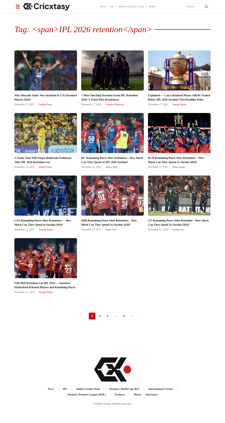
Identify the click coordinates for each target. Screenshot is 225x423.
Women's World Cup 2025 (124, 389)
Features (120, 394)
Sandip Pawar (45, 104)
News (103, 6)
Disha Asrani (178, 167)
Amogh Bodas (179, 104)
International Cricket (160, 389)
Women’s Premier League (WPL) (87, 394)
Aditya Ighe (111, 167)
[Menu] (17, 6)
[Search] (206, 7)
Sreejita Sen (178, 229)
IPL (112, 6)
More (152, 6)
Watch (137, 394)
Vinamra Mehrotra (114, 104)
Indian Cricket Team (131, 6)
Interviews (152, 394)
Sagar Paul (110, 229)
